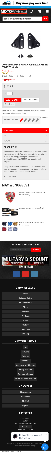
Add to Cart (12, 100)
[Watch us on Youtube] (25, 274)
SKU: (4, 76)
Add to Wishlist (31, 100)
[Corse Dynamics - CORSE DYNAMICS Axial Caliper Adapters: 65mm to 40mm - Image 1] (25, 41)
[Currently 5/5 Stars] (25, 73)
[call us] (32, 11)
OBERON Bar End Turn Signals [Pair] (31, 208)
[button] (26, 18)
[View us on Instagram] (34, 274)
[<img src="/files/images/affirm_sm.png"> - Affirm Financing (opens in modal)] (25, 4)
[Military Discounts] (25, 261)
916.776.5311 (25, 426)
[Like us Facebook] (16, 274)
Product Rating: (8, 71)
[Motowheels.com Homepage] (14, 11)
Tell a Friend (9, 104)
